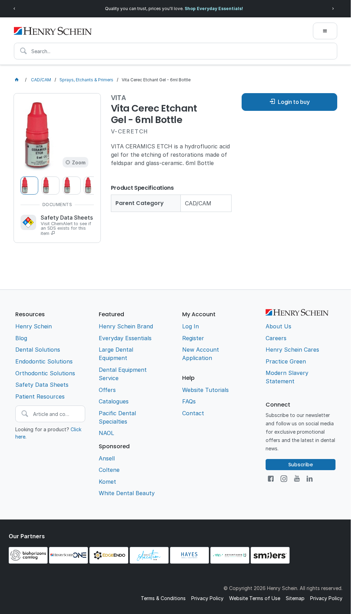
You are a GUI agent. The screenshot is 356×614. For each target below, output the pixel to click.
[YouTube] (296, 479)
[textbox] (175, 51)
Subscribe (300, 464)
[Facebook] (271, 479)
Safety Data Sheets (67, 225)
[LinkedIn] (310, 479)
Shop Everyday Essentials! (214, 8)
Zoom (79, 162)
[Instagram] (284, 479)
